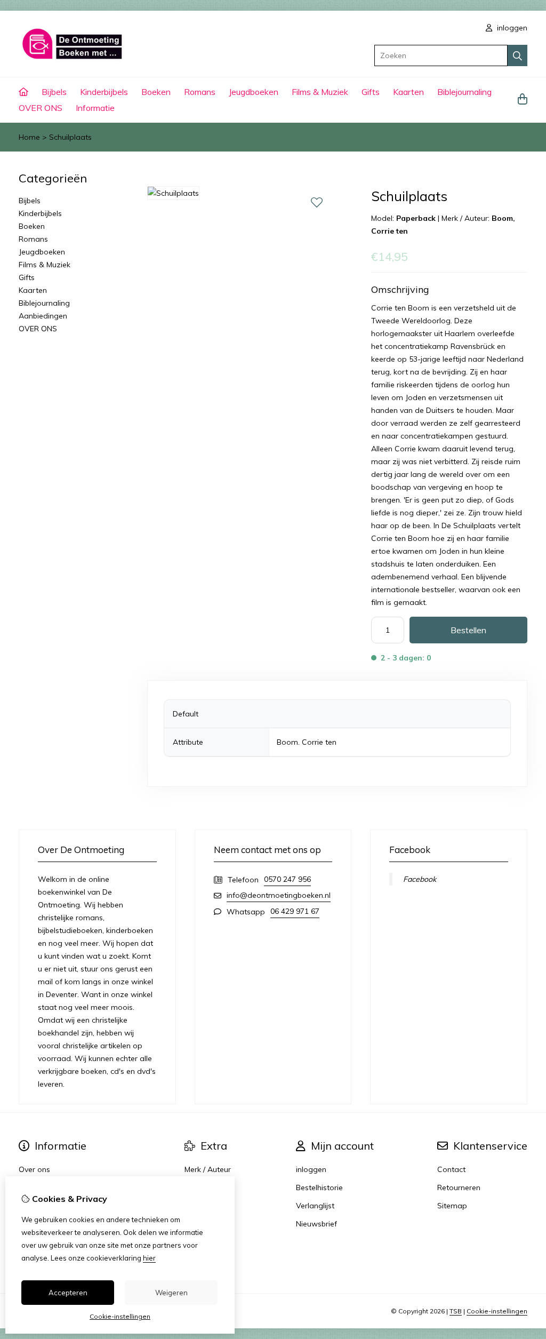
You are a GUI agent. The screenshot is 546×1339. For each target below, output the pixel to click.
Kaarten (408, 91)
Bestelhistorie (319, 1187)
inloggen (511, 28)
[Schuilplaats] (173, 193)
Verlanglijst (315, 1205)
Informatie (95, 107)
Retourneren (458, 1187)
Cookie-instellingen (497, 1311)
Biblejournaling (464, 91)
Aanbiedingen (43, 316)
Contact (451, 1169)
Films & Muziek (320, 91)
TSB (455, 1311)
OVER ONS (40, 107)
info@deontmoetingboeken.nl (279, 895)
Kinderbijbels (104, 91)
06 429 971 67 (294, 911)
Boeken (156, 91)
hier (149, 1258)
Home (29, 137)
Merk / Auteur (207, 1169)
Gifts (371, 91)
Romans (199, 91)
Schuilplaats (70, 137)
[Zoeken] (517, 55)
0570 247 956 (287, 879)
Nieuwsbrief (316, 1224)
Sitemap (452, 1205)
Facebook (419, 879)
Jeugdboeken (253, 91)
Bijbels (54, 91)
